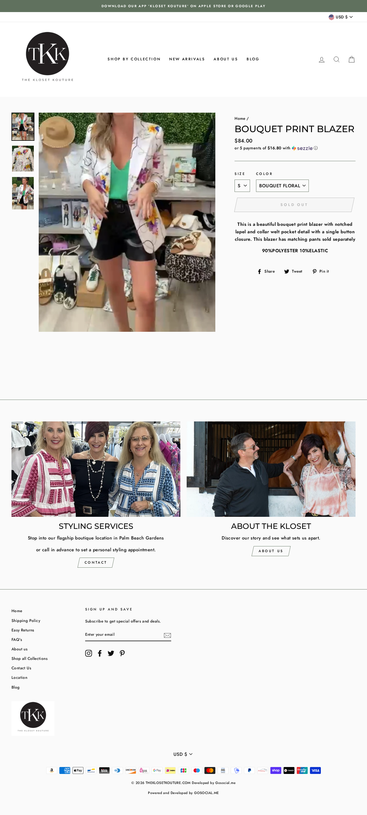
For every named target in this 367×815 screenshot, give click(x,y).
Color (264, 173)
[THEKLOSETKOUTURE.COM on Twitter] (111, 653)
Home (240, 118)
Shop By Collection (134, 59)
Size (240, 173)
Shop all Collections (29, 658)
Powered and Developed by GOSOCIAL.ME (183, 792)
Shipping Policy (25, 620)
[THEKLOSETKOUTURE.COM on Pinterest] (122, 653)
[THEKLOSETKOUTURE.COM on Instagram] (88, 653)
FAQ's (16, 639)
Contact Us (21, 668)
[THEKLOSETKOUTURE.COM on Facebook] (99, 653)
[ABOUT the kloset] (271, 469)
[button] (295, 148)
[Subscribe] (167, 635)
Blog (253, 59)
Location (19, 677)
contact (96, 562)
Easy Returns (22, 630)
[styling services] (95, 469)
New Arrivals (187, 59)
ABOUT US (271, 551)
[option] (183, 6)
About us (226, 59)
